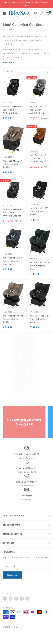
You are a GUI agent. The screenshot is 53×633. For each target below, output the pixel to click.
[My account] (41, 13)
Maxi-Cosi (7, 103)
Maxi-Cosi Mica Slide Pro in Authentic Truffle (13, 318)
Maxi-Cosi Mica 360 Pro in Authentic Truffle (12, 164)
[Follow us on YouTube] (22, 598)
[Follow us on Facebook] (5, 598)
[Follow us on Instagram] (11, 598)
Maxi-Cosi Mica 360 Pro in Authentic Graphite (12, 260)
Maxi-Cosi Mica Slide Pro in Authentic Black (39, 318)
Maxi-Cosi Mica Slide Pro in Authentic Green (39, 265)
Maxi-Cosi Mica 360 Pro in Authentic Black (38, 211)
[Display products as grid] (44, 71)
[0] (47, 13)
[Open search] (36, 13)
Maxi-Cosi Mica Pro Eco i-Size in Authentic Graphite (12, 212)
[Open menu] (4, 13)
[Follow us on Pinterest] (16, 598)
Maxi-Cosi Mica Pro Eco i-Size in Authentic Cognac (38, 158)
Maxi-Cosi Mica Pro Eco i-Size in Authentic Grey (38, 109)
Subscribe (12, 575)
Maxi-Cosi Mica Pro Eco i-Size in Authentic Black (12, 109)
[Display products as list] (48, 71)
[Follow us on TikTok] (27, 598)
